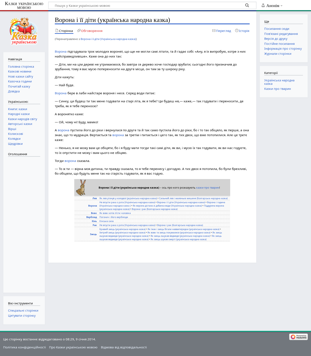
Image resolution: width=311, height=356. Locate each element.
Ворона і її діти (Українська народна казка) (108, 39)
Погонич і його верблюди (113, 217)
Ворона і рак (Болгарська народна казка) (155, 209)
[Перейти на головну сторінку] (24, 31)
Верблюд (91, 217)
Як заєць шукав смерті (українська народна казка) (178, 239)
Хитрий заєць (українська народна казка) (122, 232)
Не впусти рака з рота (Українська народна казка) (127, 202)
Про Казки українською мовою (73, 347)
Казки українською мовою (24, 5)
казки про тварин (207, 187)
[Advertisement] (25, 222)
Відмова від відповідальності (124, 347)
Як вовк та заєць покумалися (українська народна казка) (178, 232)
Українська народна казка (279, 82)
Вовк (94, 213)
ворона (63, 130)
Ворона (61, 51)
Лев (94, 198)
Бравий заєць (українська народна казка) (122, 229)
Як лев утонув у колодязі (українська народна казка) (128, 198)
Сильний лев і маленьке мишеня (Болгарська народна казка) (193, 198)
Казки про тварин (277, 89)
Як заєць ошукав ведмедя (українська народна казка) (180, 235)
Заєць (93, 234)
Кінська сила (106, 221)
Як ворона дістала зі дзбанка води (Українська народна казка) (167, 205)
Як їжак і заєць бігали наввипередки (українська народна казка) (183, 229)
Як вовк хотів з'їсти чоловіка (115, 213)
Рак (95, 225)
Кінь (94, 221)
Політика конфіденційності (24, 347)
